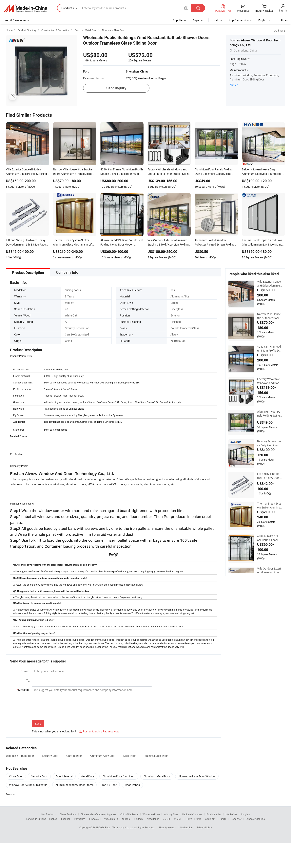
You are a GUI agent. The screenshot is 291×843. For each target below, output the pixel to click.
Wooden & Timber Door (20, 756)
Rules (284, 20)
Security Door (50, 756)
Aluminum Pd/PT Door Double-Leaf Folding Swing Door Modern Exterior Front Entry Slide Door (269, 538)
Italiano (126, 818)
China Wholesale (129, 814)
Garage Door (74, 756)
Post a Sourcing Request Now (99, 731)
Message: (23, 690)
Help (216, 20)
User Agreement (167, 827)
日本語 (188, 818)
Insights (245, 814)
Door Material (64, 776)
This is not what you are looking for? (54, 731)
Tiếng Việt (236, 818)
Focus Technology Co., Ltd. (119, 827)
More (233, 84)
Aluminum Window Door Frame (74, 785)
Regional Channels (192, 814)
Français (94, 818)
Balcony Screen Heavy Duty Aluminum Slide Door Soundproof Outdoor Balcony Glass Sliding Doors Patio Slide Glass (269, 443)
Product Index (213, 814)
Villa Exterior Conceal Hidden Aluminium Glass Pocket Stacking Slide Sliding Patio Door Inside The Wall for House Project (269, 284)
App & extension (239, 20)
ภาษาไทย (210, 818)
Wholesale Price (151, 814)
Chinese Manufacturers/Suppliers (98, 814)
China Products (68, 814)
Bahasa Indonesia (255, 818)
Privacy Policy (204, 827)
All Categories (17, 20)
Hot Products (48, 814)
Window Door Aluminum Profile (28, 785)
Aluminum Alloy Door (102, 756)
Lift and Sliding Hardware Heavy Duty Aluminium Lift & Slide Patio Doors (269, 476)
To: (28, 680)
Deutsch (138, 818)
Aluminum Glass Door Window (196, 776)
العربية (166, 818)
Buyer (196, 20)
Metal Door (87, 776)
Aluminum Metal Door (157, 776)
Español (65, 818)
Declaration (186, 827)
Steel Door (129, 756)
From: (25, 671)
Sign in (283, 10)
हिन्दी (199, 818)
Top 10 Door (109, 785)
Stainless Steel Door (156, 756)
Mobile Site (231, 814)
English (53, 818)
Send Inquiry (116, 88)
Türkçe (222, 818)
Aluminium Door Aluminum (119, 776)
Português (79, 818)
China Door (16, 776)
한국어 (177, 818)
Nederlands (153, 818)
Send (38, 723)
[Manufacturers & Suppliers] (25, 8)
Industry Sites (171, 814)
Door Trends (132, 785)
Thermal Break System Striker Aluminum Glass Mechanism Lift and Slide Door (269, 505)
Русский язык (110, 818)
